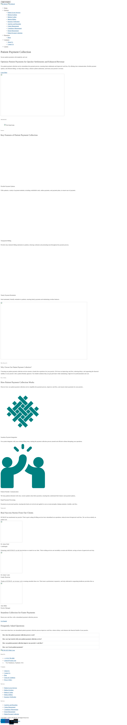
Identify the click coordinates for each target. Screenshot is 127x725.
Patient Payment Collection (15, 33)
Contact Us (11, 44)
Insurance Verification (14, 21)
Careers (6, 46)
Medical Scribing (12, 15)
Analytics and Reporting (14, 24)
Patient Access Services (14, 12)
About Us (10, 42)
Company (6, 40)
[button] (50, 635)
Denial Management (13, 30)
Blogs (9, 37)
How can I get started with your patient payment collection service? (22, 639)
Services (6, 10)
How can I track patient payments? (13, 647)
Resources (7, 35)
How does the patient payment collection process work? (19, 635)
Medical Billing (12, 19)
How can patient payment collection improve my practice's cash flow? (23, 643)
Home (5, 8)
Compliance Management (15, 28)
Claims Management (13, 26)
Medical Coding (12, 17)
